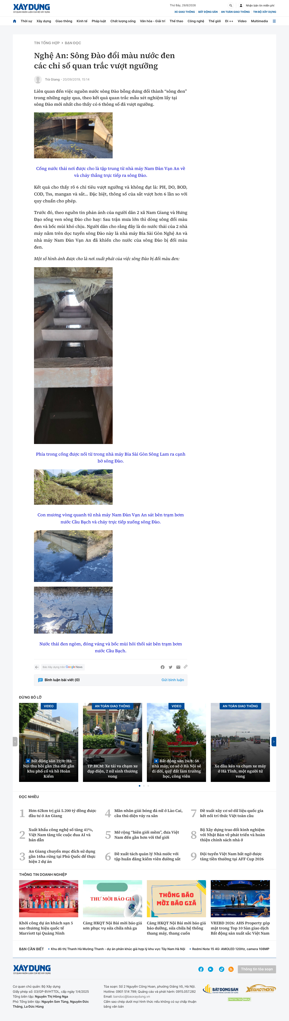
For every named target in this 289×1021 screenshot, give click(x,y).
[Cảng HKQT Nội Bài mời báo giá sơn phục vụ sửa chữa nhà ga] (112, 898)
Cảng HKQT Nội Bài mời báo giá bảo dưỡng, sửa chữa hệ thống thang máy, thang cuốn (176, 928)
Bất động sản (208, 12)
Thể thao (176, 21)
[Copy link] (185, 667)
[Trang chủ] (14, 21)
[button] (139, 786)
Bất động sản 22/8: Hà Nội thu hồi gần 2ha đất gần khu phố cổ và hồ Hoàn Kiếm (48, 768)
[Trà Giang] (38, 79)
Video (242, 21)
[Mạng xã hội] (221, 969)
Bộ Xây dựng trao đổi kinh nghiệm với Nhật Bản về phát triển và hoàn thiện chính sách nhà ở (232, 834)
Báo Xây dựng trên (54, 667)
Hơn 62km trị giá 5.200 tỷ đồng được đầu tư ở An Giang (62, 813)
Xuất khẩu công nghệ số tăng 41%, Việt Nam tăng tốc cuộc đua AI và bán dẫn (61, 834)
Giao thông (63, 21)
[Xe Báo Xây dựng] (261, 988)
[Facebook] (162, 667)
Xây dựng (44, 21)
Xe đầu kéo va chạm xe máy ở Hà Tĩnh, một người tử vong (240, 771)
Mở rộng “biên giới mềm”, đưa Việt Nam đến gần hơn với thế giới (146, 835)
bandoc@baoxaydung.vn (131, 996)
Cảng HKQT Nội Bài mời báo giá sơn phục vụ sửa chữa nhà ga (112, 925)
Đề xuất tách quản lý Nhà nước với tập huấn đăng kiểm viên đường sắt (147, 856)
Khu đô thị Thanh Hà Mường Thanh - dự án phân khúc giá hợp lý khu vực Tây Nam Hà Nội (118, 949)
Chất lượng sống (123, 21)
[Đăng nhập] (241, 5)
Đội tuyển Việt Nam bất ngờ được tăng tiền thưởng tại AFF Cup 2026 (232, 856)
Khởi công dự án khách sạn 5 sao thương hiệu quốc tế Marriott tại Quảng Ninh (46, 928)
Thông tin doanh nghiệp (43, 875)
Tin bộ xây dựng (264, 12)
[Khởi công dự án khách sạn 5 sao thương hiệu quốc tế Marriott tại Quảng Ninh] (48, 898)
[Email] (178, 667)
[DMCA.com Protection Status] (239, 999)
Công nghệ (196, 21)
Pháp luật (99, 21)
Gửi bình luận (173, 680)
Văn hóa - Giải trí (152, 21)
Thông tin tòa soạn (257, 969)
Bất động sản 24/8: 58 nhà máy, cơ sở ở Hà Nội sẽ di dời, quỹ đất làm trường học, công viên (176, 768)
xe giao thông (184, 12)
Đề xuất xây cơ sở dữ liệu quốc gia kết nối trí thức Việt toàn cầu (231, 813)
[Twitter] (170, 667)
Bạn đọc (73, 43)
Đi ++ (229, 21)
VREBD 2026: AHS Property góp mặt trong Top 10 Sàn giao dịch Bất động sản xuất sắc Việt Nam (240, 928)
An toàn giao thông (235, 12)
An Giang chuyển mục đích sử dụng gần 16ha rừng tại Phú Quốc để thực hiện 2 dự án (62, 856)
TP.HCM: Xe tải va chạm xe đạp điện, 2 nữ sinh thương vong (112, 771)
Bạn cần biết (31, 949)
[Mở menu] (274, 21)
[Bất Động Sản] (220, 989)
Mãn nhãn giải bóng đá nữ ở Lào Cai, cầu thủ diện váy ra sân (148, 813)
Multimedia (259, 21)
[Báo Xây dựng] (31, 8)
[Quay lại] (37, 667)
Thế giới (215, 21)
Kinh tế (82, 21)
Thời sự (26, 21)
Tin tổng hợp (47, 43)
